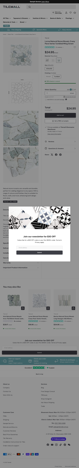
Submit (39, 252)
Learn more (49, 2)
